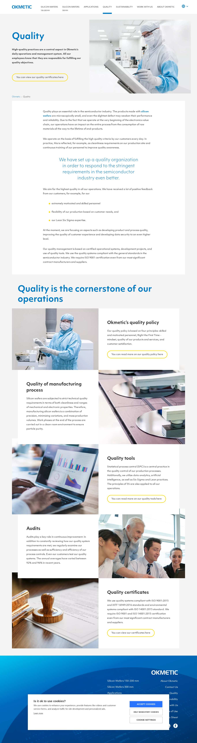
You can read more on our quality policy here (137, 354)
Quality (107, 7)
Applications (91, 7)
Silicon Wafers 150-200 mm (123, 681)
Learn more (38, 713)
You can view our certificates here (130, 633)
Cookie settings (146, 720)
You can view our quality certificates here (40, 77)
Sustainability (124, 7)
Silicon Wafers (49, 8)
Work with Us (145, 7)
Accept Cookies (146, 704)
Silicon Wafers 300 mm (120, 687)
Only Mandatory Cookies (146, 712)
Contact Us (171, 687)
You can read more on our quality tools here (136, 499)
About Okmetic (166, 7)
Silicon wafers (70, 8)
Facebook (175, 726)
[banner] (164, 674)
